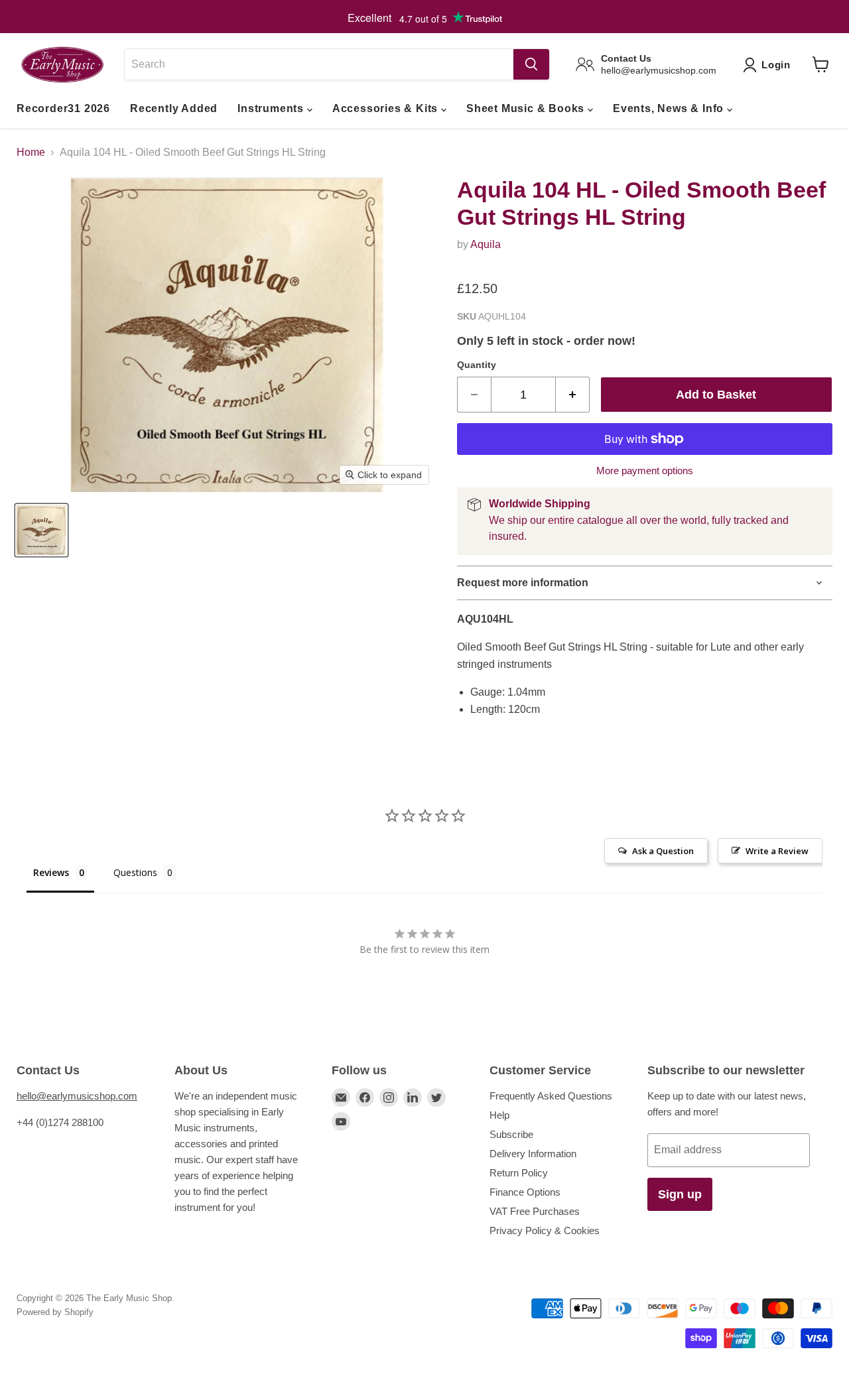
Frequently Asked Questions (551, 1095)
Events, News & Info (670, 108)
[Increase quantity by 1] (573, 395)
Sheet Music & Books (527, 108)
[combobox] (319, 64)
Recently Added (174, 108)
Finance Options (525, 1192)
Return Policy (519, 1172)
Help (499, 1115)
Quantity (476, 364)
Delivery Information (533, 1153)
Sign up (680, 1194)
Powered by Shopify (55, 1312)
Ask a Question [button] (663, 851)
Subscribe (511, 1134)
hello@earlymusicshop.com (77, 1095)
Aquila (485, 244)
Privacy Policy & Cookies (545, 1230)
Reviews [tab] (51, 872)
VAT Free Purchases (535, 1211)
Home (31, 152)
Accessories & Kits (386, 108)
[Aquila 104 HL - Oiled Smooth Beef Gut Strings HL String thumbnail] (41, 530)
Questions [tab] (135, 872)
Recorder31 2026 (63, 108)
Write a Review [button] (777, 851)
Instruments (272, 108)
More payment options (644, 470)
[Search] (531, 64)
